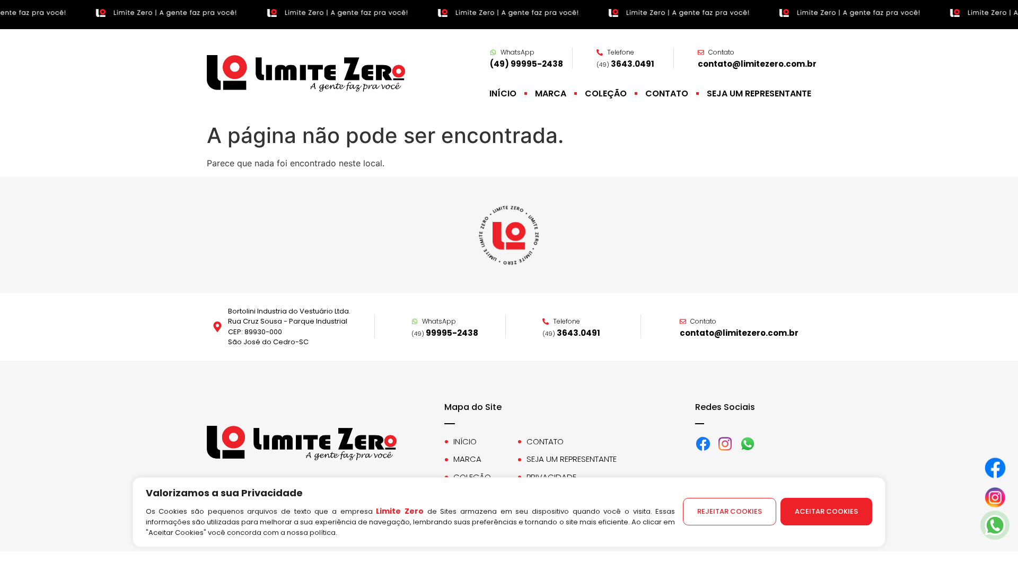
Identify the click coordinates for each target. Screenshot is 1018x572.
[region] (509, 524)
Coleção (606, 93)
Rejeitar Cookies (729, 511)
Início (502, 93)
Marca (550, 93)
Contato (666, 93)
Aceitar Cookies (826, 511)
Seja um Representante (759, 93)
